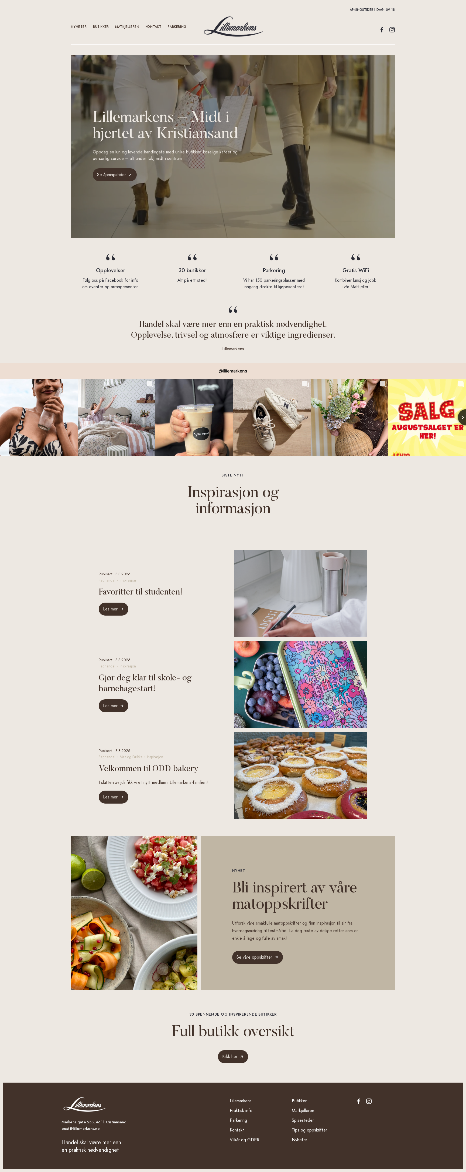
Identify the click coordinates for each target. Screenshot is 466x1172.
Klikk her (229, 1057)
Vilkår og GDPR (244, 1140)
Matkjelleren (127, 27)
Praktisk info (241, 1111)
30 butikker (192, 270)
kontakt (154, 27)
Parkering (177, 27)
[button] (233, 9)
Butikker (101, 27)
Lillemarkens (241, 1101)
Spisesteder (303, 1120)
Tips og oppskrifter (309, 1130)
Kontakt (237, 1130)
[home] (233, 27)
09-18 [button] (390, 10)
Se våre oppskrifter (254, 957)
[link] (257, 957)
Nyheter (79, 27)
